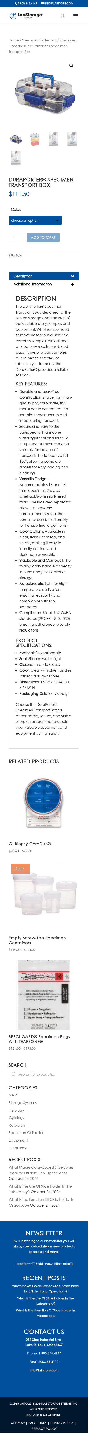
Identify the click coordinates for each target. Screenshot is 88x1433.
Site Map (18, 1423)
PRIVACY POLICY (44, 1429)
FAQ (31, 1423)
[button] (71, 66)
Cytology (17, 1117)
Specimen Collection (39, 40)
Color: (16, 209)
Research (17, 1125)
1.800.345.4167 (50, 1353)
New (13, 1095)
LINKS (42, 1423)
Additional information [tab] (33, 283)
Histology (16, 1110)
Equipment (18, 1140)
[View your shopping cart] (63, 18)
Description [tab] (23, 276)
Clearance (18, 1147)
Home (14, 40)
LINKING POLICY (62, 1423)
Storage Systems (23, 1102)
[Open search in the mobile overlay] (44, 1074)
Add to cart (43, 237)
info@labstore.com (44, 1370)
